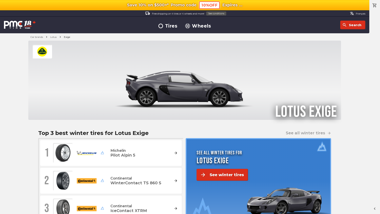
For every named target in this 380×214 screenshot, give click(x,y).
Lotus (53, 36)
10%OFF (209, 5)
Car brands (36, 36)
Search (351, 25)
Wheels (201, 26)
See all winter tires (308, 133)
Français (357, 13)
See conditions (216, 13)
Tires (171, 26)
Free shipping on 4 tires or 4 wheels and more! (184, 13)
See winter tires (222, 175)
